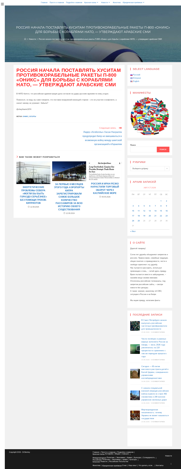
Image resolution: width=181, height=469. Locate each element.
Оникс (25, 116)
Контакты (159, 465)
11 (139, 211)
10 (133, 211)
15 (161, 211)
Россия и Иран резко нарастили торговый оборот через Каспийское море (105, 188)
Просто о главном (57, 3)
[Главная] (25, 39)
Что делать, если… (146, 465)
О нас (124, 465)
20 (150, 216)
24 (133, 221)
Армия (129, 458)
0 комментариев (158, 332)
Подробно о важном (74, 3)
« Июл (133, 231)
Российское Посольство (118, 461)
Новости (104, 3)
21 (155, 216)
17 (133, 216)
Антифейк (109, 454)
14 (155, 211)
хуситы (32, 116)
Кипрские (96, 462)
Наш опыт (133, 465)
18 (139, 216)
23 (167, 216)
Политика (110, 458)
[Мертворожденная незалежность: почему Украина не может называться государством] (135, 415)
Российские (97, 460)
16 (167, 211)
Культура (137, 458)
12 (144, 211)
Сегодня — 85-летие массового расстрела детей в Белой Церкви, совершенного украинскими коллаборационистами (154, 372)
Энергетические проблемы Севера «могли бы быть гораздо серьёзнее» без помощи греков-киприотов (33, 195)
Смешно (125, 454)
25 (139, 221)
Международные (99, 458)
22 (161, 216)
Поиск (133, 145)
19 (144, 216)
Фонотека (117, 3)
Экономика (120, 458)
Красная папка (90, 3)
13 (150, 211)
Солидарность (149, 458)
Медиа (117, 454)
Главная (44, 3)
